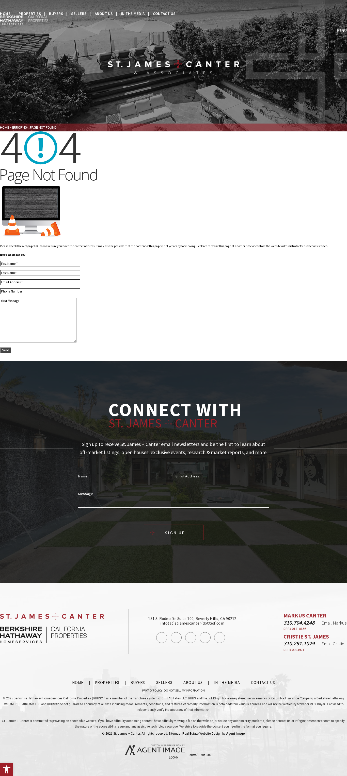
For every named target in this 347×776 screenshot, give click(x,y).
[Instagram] (176, 637)
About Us (104, 13)
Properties (30, 13)
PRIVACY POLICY (152, 690)
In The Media (133, 13)
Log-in (173, 757)
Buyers (56, 13)
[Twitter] (190, 637)
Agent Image (235, 733)
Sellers (79, 13)
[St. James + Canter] (174, 67)
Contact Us (164, 13)
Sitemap (174, 733)
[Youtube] (205, 637)
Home (5, 13)
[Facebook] (161, 637)
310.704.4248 (298, 622)
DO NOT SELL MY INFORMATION (184, 690)
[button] (6, 769)
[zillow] (219, 637)
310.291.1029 (298, 643)
